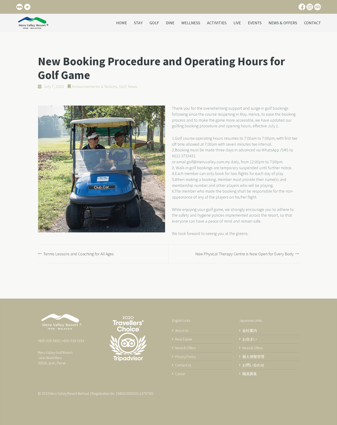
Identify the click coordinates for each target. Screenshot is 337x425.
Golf (154, 22)
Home (121, 22)
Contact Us (183, 365)
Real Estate (183, 339)
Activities (217, 22)
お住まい (249, 339)
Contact (312, 22)
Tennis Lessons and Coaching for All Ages (78, 253)
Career (180, 373)
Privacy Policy (185, 356)
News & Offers (282, 22)
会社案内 (249, 330)
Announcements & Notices (94, 86)
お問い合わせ (253, 365)
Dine (170, 22)
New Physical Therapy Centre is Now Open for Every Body (244, 253)
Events (255, 22)
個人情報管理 (253, 356)
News (132, 86)
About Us (181, 330)
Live (237, 22)
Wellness (190, 22)
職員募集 (249, 373)
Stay (138, 22)
